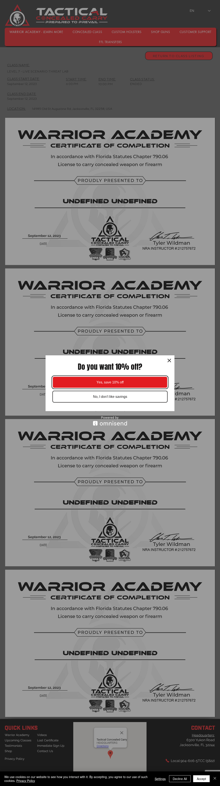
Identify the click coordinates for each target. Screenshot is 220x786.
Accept (201, 779)
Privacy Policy (25, 780)
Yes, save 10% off (110, 382)
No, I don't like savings (110, 396)
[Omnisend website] (110, 421)
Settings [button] (160, 779)
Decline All (180, 779)
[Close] (169, 360)
